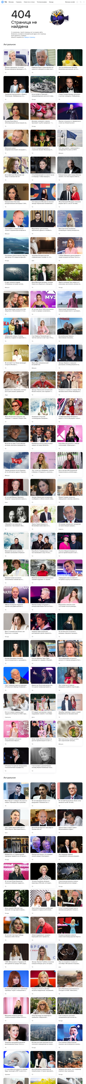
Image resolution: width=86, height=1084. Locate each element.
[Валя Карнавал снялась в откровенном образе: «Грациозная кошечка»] (16, 733)
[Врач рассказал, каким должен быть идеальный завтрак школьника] (69, 733)
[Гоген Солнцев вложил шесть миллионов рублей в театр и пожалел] (69, 1036)
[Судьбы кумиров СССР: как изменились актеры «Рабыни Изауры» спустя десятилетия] (69, 894)
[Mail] (2, 2)
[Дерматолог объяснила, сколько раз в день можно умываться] (16, 384)
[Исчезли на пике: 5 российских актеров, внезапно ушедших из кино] (16, 437)
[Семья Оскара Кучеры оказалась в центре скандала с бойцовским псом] (69, 88)
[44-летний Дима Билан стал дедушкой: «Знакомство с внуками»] (43, 929)
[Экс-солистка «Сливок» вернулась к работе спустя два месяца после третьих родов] (69, 679)
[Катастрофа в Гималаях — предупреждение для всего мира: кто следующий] (43, 88)
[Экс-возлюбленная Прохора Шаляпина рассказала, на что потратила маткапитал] (69, 61)
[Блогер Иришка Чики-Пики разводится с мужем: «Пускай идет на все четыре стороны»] (43, 652)
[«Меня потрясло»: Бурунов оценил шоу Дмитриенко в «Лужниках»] (16, 599)
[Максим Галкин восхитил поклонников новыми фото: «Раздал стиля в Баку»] (16, 572)
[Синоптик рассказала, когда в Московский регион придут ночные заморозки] (69, 1009)
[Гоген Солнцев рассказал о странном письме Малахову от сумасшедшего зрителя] (43, 142)
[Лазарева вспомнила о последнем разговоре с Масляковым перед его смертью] (16, 894)
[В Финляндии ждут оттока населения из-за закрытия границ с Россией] (16, 867)
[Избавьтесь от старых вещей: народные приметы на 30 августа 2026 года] (16, 983)
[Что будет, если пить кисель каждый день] (69, 867)
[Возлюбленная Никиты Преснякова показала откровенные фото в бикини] (69, 330)
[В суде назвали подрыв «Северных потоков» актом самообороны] (16, 276)
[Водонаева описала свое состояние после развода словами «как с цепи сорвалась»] (69, 599)
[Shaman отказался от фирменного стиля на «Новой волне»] (69, 115)
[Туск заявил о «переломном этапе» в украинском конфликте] (16, 223)
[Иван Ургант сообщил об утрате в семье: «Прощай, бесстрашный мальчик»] (16, 929)
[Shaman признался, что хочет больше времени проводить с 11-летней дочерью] (16, 61)
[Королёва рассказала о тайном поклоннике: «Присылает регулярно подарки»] (69, 437)
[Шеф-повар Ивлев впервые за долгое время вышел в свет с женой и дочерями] (43, 733)
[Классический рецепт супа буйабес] (43, 787)
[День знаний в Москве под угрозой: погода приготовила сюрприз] (16, 1036)
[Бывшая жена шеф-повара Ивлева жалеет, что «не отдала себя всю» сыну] (69, 169)
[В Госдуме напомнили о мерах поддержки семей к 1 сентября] (43, 706)
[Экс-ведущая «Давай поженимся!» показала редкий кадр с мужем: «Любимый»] (69, 983)
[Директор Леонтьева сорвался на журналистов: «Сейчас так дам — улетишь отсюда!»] (69, 813)
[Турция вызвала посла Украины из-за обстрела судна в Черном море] (16, 464)
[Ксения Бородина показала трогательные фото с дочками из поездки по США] (16, 652)
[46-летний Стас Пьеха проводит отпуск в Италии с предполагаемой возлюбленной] (16, 357)
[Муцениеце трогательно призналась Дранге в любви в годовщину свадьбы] (43, 223)
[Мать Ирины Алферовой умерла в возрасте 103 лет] (69, 760)
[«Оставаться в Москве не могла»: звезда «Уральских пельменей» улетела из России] (43, 196)
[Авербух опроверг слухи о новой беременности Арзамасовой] (69, 706)
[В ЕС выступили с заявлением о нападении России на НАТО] (69, 142)
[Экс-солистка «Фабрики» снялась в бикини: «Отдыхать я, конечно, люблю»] (43, 464)
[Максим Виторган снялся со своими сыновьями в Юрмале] (16, 545)
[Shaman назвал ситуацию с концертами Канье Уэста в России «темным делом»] (43, 599)
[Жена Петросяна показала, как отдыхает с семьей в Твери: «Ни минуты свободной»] (16, 411)
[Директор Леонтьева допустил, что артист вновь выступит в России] (43, 679)
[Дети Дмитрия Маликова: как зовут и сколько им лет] (16, 169)
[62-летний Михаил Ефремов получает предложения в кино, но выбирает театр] (16, 491)
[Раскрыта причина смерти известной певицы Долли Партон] (69, 1063)
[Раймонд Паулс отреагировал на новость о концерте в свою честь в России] (43, 61)
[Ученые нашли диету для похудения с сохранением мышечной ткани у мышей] (16, 840)
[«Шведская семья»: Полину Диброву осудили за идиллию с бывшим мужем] (16, 330)
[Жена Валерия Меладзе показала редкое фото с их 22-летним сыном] (69, 196)
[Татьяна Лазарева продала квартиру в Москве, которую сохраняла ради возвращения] (43, 1009)
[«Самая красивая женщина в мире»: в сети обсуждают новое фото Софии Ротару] (69, 411)
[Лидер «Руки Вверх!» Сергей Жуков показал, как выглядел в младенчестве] (69, 840)
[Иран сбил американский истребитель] (43, 357)
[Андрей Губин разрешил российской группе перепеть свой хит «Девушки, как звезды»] (43, 625)
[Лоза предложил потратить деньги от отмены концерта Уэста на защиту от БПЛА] (69, 652)
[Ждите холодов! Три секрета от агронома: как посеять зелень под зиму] (69, 276)
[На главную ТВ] (5, 2)
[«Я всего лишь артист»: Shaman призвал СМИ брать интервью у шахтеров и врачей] (16, 813)
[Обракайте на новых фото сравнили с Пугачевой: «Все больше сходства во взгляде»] (16, 518)
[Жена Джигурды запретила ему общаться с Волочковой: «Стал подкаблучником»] (16, 303)
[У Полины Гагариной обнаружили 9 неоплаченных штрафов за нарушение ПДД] (16, 760)
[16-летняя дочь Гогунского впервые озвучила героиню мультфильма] (69, 625)
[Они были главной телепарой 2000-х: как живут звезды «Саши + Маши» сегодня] (43, 867)
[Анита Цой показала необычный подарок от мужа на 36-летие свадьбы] (43, 1036)
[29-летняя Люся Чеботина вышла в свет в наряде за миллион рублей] (43, 303)
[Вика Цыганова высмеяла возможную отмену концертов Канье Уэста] (69, 223)
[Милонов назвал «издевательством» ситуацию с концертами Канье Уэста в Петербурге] (16, 142)
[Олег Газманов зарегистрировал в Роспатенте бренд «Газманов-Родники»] (16, 679)
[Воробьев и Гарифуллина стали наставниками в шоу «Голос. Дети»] (43, 545)
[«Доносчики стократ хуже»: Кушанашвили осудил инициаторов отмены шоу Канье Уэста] (69, 956)
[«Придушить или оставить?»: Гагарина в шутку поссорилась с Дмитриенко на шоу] (69, 572)
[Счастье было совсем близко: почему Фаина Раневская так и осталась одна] (43, 760)
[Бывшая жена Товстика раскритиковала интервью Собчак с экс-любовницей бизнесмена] (16, 196)
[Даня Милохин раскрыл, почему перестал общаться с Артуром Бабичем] (43, 276)
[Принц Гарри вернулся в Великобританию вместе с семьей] (43, 518)
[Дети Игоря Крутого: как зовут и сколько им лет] (43, 956)
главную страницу (29, 37)
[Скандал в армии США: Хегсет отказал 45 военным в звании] (43, 840)
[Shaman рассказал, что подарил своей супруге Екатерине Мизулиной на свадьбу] (43, 983)
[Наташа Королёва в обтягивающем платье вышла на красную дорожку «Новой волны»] (16, 115)
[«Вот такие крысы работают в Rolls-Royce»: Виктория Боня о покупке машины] (16, 956)
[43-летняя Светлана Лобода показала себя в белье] (16, 1063)
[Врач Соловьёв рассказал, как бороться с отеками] (16, 625)
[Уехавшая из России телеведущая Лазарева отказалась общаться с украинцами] (43, 411)
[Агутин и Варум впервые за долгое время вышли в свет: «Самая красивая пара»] (69, 545)
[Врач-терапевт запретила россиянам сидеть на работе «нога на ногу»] (43, 894)
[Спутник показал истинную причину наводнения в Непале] (16, 787)
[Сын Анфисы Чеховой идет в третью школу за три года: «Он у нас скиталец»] (43, 330)
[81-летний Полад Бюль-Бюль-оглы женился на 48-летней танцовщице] (69, 929)
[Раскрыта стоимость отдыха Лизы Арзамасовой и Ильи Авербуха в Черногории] (69, 384)
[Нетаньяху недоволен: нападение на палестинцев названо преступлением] (69, 518)
